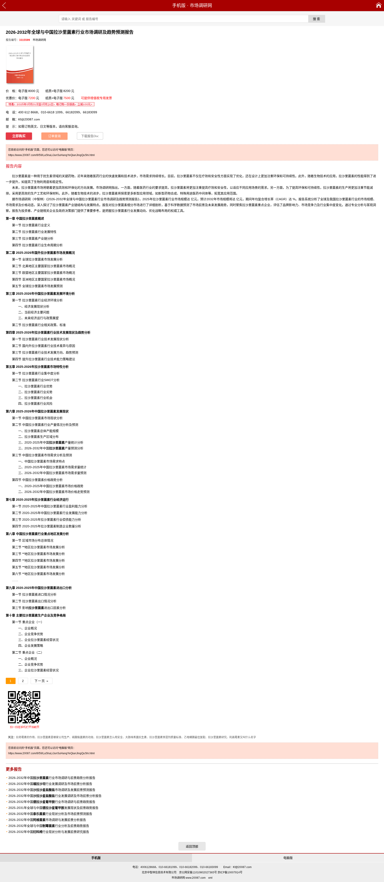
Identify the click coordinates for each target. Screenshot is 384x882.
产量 (60, 442)
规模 (55, 431)
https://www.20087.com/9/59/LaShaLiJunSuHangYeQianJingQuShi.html (51, 155)
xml (210, 877)
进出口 (40, 608)
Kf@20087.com (29, 119)
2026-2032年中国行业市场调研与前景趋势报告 (51, 802)
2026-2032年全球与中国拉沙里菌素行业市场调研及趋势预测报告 (93, 199)
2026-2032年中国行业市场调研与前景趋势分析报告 (51, 778)
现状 (40, 306)
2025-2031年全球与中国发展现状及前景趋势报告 (53, 808)
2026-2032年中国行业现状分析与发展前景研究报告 (48, 832)
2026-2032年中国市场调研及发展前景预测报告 (51, 790)
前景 (202, 205)
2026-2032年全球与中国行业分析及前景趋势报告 (48, 826)
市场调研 (21, 199)
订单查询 (54, 136)
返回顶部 (192, 846)
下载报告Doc (90, 136)
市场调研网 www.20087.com (189, 877)
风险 (49, 403)
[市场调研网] (378, 5)
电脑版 (288, 858)
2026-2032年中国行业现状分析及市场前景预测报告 (50, 814)
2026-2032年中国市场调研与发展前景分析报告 (47, 820)
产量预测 (63, 448)
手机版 (179, 5)
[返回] (4, 5)
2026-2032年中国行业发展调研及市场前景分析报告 (50, 784)
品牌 (286, 205)
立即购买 (19, 136)
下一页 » (41, 681)
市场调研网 (201, 5)
